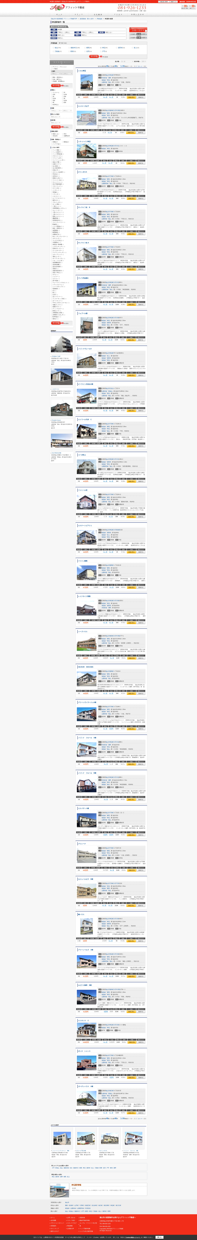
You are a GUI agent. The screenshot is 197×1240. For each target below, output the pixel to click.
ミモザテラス (55, 389)
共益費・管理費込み (59, 81)
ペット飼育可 (57, 152)
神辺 (105, 48)
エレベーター (57, 210)
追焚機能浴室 (57, 262)
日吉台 (112, 388)
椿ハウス (81, 914)
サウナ (55, 274)
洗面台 (55, 268)
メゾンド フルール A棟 (87, 738)
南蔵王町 (87, 1205)
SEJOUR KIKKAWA (85, 667)
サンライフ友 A (83, 243)
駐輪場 (55, 224)
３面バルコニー (58, 214)
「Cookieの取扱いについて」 (133, 1237)
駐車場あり (57, 316)
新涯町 (71, 1205)
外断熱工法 (57, 234)
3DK (54, 100)
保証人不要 (57, 162)
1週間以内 (67, 136)
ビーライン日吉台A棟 (85, 384)
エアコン (56, 278)
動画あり (66, 142)
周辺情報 (70, 1226)
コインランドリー (59, 222)
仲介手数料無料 (58, 184)
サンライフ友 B (84, 207)
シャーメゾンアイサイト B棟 (60, 1150)
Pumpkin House (56, 420)
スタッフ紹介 (71, 1220)
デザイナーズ (57, 156)
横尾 (89, 48)
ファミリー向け (58, 180)
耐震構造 (56, 232)
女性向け (56, 176)
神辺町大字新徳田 (115, 530)
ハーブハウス (82, 631)
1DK (54, 94)
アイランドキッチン (59, 252)
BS (54, 292)
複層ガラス (57, 306)
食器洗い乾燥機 (58, 244)
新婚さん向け (57, 178)
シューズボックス (59, 286)
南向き (55, 319)
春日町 (112, 1090)
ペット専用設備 (58, 154)
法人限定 (56, 166)
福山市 (108, 75)
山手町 (76, 1205)
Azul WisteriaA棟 (56, 453)
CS (54, 290)
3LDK (65, 100)
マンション (63, 67)
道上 (136, 48)
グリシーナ (82, 844)
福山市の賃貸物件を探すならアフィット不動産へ (118, 1217)
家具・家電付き (58, 228)
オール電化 (57, 204)
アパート (55, 67)
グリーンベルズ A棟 (85, 950)
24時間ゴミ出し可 (59, 315)
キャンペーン (57, 182)
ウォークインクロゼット (61, 282)
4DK (65, 102)
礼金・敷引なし (57, 79)
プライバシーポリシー (57, 1223)
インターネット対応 (59, 298)
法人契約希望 (57, 168)
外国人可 (56, 170)
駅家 (73, 51)
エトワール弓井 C (85, 419)
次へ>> (140, 66)
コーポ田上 (82, 455)
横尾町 (112, 565)
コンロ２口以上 (58, 240)
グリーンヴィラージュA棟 (87, 702)
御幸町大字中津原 (115, 110)
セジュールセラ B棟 (85, 879)
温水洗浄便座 (57, 266)
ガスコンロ (57, 238)
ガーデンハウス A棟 (85, 1086)
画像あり (55, 142)
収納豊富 (56, 288)
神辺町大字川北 (114, 146)
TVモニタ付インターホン (61, 302)
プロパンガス (57, 202)
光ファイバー (57, 296)
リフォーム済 (57, 158)
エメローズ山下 (83, 106)
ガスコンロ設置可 (59, 172)
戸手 (104, 51)
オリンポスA (82, 172)
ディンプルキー (58, 308)
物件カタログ (55, 1231)
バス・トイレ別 (58, 260)
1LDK (65, 94)
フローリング (57, 186)
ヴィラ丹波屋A (83, 278)
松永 (71, 1168)
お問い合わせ (71, 1217)
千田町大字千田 (114, 883)
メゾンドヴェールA (85, 349)
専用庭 (55, 192)
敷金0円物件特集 (85, 1220)
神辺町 (112, 75)
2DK (65, 96)
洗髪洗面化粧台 (58, 270)
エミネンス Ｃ (83, 1020)
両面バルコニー (58, 216)
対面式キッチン (58, 248)
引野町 (82, 1205)
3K (64, 98)
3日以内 (55, 136)
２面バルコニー (58, 212)
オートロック (57, 300)
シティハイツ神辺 (84, 141)
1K (64, 92)
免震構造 (56, 230)
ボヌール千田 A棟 (81, 1150)
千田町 (112, 176)
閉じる (159, 1237)
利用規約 (53, 1226)
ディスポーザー (58, 250)
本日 (65, 134)
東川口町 (118, 1205)
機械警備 (56, 218)
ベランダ (56, 194)
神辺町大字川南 (114, 317)
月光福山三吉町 (56, 356)
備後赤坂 (66, 1168)
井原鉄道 (104, 78)
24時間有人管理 (58, 312)
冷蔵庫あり (57, 242)
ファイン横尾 (82, 561)
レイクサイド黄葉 (84, 596)
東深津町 (106, 1205)
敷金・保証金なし (58, 77)
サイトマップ (55, 1228)
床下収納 (56, 280)
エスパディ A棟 (83, 808)
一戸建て (55, 69)
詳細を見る (131, 97)
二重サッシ (57, 206)
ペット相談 (57, 150)
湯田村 (121, 48)
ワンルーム (56, 92)
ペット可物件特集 (85, 1228)
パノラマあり (57, 144)
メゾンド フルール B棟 (87, 773)
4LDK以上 (56, 104)
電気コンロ (57, 256)
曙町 (66, 1205)
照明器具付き (57, 220)
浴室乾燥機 (57, 264)
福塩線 (104, 80)
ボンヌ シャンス (84, 1051)
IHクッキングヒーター (60, 236)
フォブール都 (82, 313)
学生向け (56, 174)
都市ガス (56, 200)
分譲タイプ (57, 164)
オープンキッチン (59, 258)
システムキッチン (59, 246)
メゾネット (57, 190)
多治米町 (94, 1205)
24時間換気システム (59, 208)
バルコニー (57, 196)
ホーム (53, 1217)
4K (53, 102)
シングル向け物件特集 (86, 1231)
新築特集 (82, 1217)
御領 (111, 1168)
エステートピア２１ (85, 525)
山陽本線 (104, 82)
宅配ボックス (57, 304)
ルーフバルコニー (59, 198)
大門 (53, 1168)
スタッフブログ (72, 1223)
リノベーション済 (59, 160)
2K (53, 96)
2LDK (54, 98)
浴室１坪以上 (57, 272)
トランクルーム (58, 284)
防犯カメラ (57, 311)
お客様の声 (70, 1228)
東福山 (110, 391)
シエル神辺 (82, 71)
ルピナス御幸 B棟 (85, 985)
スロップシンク (58, 254)
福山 (58, 48)
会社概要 (53, 1220)
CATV (55, 294)
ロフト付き (57, 188)
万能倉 (58, 51)
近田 (89, 51)
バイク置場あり (58, 226)
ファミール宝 (82, 490)
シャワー (56, 276)
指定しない (56, 134)
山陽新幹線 (105, 183)
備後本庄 (75, 48)
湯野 (109, 78)
